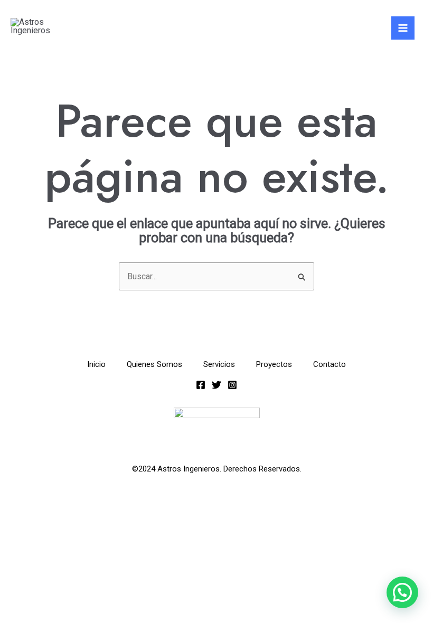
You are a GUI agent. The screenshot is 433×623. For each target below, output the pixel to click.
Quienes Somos (154, 364)
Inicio (96, 364)
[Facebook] (200, 385)
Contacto (329, 364)
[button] (402, 592)
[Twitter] (216, 385)
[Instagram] (232, 385)
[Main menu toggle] (403, 28)
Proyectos (274, 364)
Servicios (219, 364)
